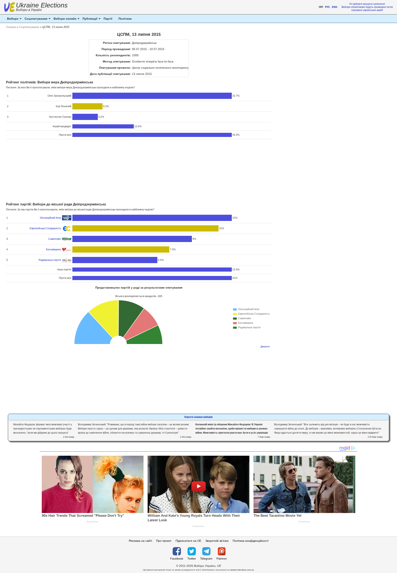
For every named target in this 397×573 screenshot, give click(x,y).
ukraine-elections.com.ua (242, 570)
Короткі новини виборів (198, 417)
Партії (108, 18)
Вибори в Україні (29, 10)
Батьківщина (53, 249)
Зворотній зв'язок (216, 540)
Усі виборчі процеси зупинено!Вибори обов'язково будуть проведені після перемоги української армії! (367, 7)
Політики (125, 18)
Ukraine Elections (42, 7)
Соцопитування (29, 27)
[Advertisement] (139, 171)
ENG (334, 7)
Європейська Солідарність (45, 228)
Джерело (265, 346)
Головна (11, 27)
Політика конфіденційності (250, 540)
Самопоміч (54, 238)
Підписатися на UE (188, 540)
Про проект (163, 540)
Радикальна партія (50, 260)
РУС (327, 7)
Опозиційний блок (50, 217)
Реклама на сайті (140, 540)
